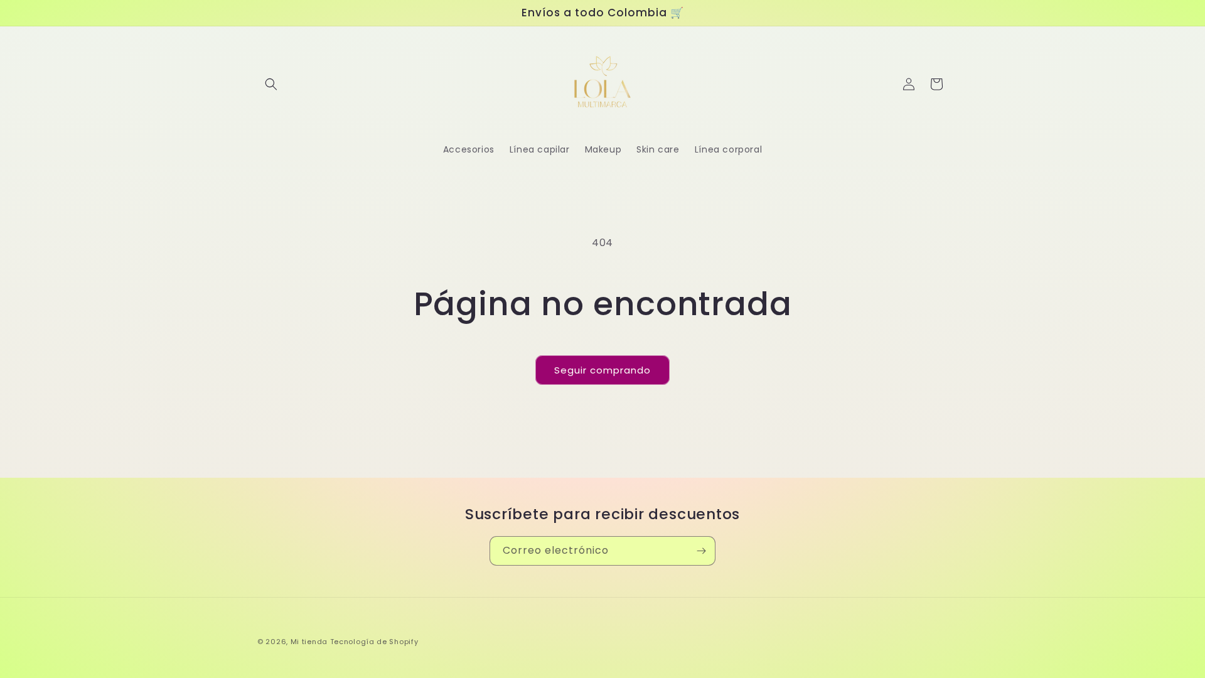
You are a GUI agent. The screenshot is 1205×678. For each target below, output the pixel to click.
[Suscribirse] (701, 551)
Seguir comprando (602, 370)
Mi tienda (309, 642)
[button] (271, 84)
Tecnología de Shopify (374, 642)
